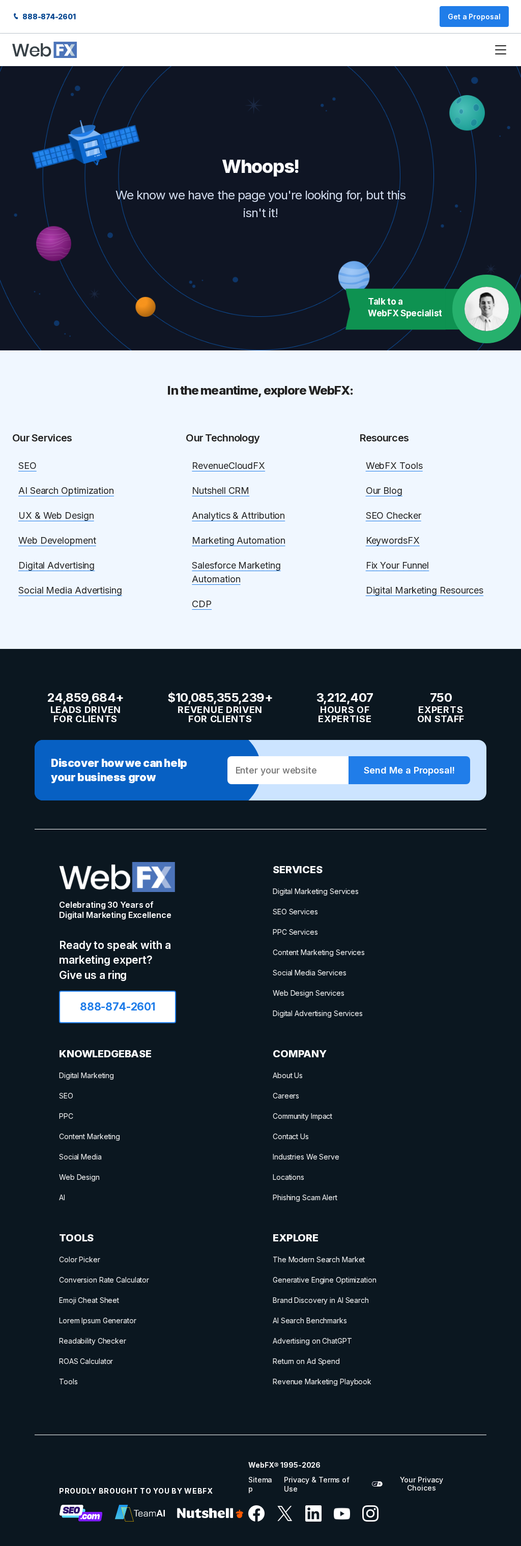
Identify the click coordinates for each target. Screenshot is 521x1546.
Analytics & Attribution (238, 515)
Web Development (57, 540)
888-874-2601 (48, 16)
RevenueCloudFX (228, 465)
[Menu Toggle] (501, 50)
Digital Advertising (56, 565)
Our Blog (384, 490)
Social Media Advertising (70, 590)
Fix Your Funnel (397, 565)
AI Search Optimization (66, 490)
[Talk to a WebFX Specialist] (486, 309)
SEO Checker (393, 515)
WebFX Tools (394, 465)
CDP (202, 604)
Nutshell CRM (220, 490)
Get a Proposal (474, 16)
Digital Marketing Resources (425, 590)
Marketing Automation (238, 540)
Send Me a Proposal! (409, 770)
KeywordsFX (393, 540)
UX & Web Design (56, 515)
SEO (27, 465)
